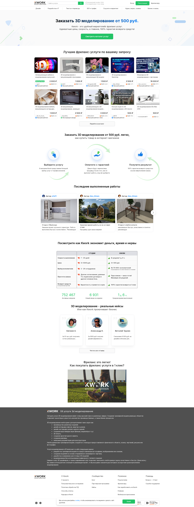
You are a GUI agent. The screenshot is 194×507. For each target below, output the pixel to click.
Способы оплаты (67, 491)
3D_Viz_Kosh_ (41, 116)
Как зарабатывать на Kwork (127, 487)
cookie (77, 500)
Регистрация (142, 3)
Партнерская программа (100, 483)
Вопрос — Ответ (152, 480)
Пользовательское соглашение (72, 483)
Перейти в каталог (97, 124)
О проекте (65, 480)
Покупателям (122, 480)
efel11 (63, 84)
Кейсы (94, 487)
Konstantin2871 (143, 116)
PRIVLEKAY (91, 116)
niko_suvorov (142, 84)
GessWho (65, 116)
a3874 (115, 116)
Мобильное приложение (126, 494)
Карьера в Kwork (67, 494)
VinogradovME (92, 84)
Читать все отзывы (97, 350)
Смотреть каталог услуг (97, 36)
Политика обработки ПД (70, 487)
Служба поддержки (153, 483)
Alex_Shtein (116, 84)
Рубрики (121, 491)
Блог (93, 480)
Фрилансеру (155, 3)
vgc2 (38, 84)
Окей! (129, 501)
